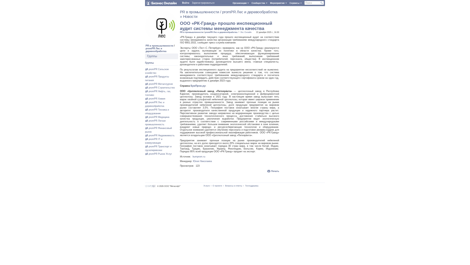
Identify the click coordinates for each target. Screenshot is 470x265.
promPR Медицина (159, 117)
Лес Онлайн (246, 32)
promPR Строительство (162, 87)
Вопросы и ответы (233, 186)
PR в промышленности (159, 45)
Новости (190, 16)
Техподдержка (251, 186)
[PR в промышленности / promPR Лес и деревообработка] (161, 42)
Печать (275, 171)
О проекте (217, 186)
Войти (185, 2)
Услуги (206, 186)
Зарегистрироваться (203, 2)
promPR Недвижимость (162, 135)
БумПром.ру (198, 85)
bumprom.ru (199, 156)
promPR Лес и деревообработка (156, 50)
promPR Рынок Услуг (160, 153)
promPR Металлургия (161, 84)
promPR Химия (157, 98)
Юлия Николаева (202, 161)
